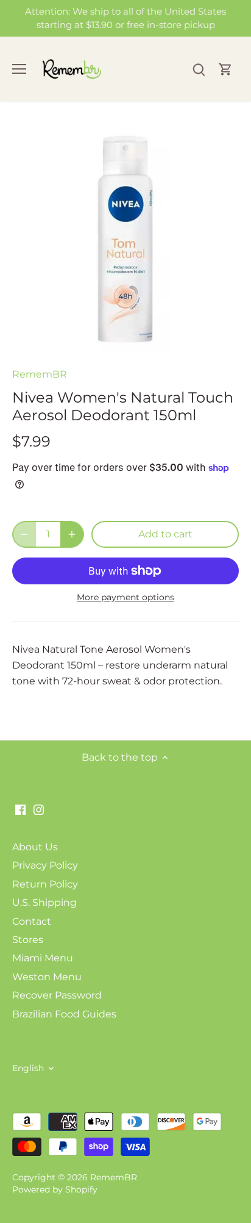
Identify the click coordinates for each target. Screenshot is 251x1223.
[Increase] (71, 534)
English (28, 1068)
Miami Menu (42, 958)
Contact (31, 921)
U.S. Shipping (44, 902)
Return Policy (45, 884)
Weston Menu (47, 977)
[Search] (198, 69)
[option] (125, 239)
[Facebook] (20, 809)
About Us (35, 847)
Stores (27, 939)
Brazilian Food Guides (64, 1014)
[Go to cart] (225, 69)
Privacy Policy (45, 865)
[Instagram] (39, 809)
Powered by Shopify (54, 1189)
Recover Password (57, 995)
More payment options (125, 597)
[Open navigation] (19, 69)
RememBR (39, 374)
